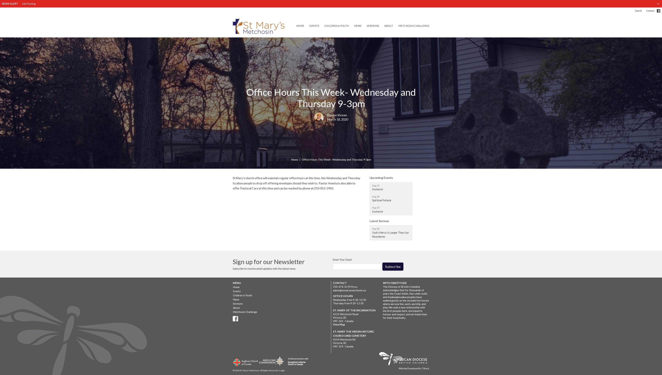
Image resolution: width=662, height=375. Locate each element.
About (388, 25)
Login (282, 370)
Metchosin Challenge (413, 25)
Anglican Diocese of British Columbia (405, 359)
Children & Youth (336, 25)
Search (638, 10)
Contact (650, 10)
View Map (339, 324)
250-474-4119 (341, 286)
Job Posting (29, 3)
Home (300, 25)
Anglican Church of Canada (245, 361)
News (358, 25)
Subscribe (393, 266)
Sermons (373, 25)
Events (314, 25)
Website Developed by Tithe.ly (414, 368)
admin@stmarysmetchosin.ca (349, 290)
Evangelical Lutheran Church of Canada (296, 361)
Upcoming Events (381, 178)
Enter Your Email (342, 259)
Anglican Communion (272, 361)
